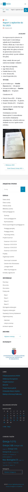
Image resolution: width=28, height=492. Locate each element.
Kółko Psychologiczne (10, 269)
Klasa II (6, 298)
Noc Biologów (10, 459)
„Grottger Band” (8, 266)
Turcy (15, 462)
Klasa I (6, 295)
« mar (4, 426)
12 (20, 416)
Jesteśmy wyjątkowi (7, 456)
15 (7, 418)
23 (10, 420)
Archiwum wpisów (8, 326)
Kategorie (6, 469)
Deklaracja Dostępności (10, 379)
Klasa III (6, 301)
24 (14, 420)
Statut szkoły (6, 199)
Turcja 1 (21, 460)
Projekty (5, 254)
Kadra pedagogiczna (8, 212)
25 (17, 420)
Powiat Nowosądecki (9, 388)
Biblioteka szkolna (8, 209)
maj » (9, 426)
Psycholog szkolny (9, 234)
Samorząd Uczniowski (10, 260)
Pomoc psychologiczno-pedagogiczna (13, 225)
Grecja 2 (8, 445)
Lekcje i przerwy (8, 323)
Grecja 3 (18, 445)
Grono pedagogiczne (10, 218)
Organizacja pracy (8, 316)
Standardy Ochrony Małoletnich (12, 313)
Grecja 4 (5, 449)
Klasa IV (6, 304)
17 (14, 418)
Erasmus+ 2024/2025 (10, 247)
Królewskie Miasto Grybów (11, 391)
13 (23, 416)
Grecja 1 (9, 441)
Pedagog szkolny (9, 231)
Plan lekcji (5, 282)
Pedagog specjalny (9, 228)
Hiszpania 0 (15, 452)
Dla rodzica (6, 288)
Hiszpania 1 (6, 454)
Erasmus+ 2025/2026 (10, 250)
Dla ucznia (5, 285)
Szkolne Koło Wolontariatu (11, 263)
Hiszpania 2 (13, 454)
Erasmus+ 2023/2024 (10, 244)
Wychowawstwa (8, 222)
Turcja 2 (5, 462)
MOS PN (5, 385)
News (7, 9)
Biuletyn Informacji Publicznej (12, 394)
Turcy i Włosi (6, 465)
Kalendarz (7, 320)
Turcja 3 (10, 462)
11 (17, 416)
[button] (26, 10)
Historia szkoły (7, 206)
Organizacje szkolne (8, 257)
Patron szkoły (6, 202)
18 (17, 418)
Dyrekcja (6, 215)
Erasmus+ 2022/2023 (10, 241)
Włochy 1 (12, 465)
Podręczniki (6, 291)
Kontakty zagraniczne (9, 273)
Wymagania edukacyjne (9, 307)
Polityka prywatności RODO (11, 376)
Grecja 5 (12, 449)
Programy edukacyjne (9, 310)
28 (4, 422)
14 (4, 418)
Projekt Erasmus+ (8, 238)
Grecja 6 (7, 452)
